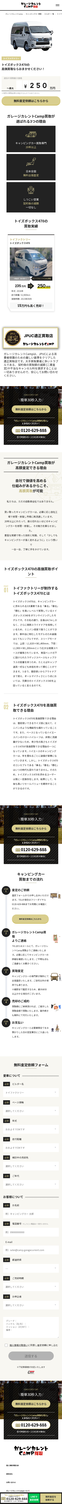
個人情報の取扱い (19, 1345)
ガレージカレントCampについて (18, 1491)
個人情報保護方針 (12, 1465)
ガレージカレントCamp (14, 14)
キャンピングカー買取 (34, 14)
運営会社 (9, 1474)
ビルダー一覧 (49, 14)
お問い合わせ (11, 1482)
